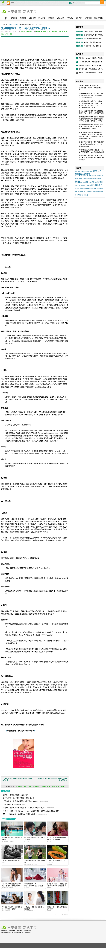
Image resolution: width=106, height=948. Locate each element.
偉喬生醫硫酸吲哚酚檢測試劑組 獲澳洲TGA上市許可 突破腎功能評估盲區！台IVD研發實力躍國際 (91, 126)
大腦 (97, 175)
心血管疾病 (90, 178)
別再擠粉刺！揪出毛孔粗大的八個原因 (26, 28)
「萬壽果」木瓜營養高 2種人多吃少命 (57, 861)
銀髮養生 (32, 18)
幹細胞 (80, 178)
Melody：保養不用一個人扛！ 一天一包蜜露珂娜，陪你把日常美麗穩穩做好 (31, 811)
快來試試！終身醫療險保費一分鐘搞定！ (34, 908)
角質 (11, 34)
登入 (74, 3)
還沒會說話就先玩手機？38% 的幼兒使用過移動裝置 (57, 838)
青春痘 (14, 24)
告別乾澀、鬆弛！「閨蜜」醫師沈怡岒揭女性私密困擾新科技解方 (57, 885)
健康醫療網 (82, 174)
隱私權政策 (27, 931)
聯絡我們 (12, 931)
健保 (88, 171)
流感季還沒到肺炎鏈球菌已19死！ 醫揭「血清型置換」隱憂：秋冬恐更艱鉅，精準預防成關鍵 (91, 95)
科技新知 (69, 18)
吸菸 (91, 175)
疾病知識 (79, 18)
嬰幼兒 (76, 178)
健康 (91, 171)
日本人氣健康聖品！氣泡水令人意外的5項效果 (17, 779)
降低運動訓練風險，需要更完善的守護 (12, 838)
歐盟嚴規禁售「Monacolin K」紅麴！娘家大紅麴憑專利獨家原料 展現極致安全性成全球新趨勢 (34, 885)
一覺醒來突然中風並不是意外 (11, 861)
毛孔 (48, 31)
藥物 (83, 188)
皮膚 (65, 31)
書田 (77, 181)
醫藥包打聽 (98, 18)
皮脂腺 (61, 31)
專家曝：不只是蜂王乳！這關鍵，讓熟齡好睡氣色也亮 (23, 808)
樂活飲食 (41, 18)
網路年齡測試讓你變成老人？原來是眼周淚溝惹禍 (52, 779)
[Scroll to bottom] (102, 2)
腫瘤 (81, 188)
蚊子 (86, 188)
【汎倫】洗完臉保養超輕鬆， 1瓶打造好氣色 (19, 801)
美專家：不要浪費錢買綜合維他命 (15, 795)
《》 (20, 731)
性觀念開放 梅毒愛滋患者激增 (14, 804)
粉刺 (2, 34)
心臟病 (85, 178)
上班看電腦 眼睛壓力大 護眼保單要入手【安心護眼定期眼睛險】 (11, 885)
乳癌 (79, 171)
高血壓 (86, 195)
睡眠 (83, 185)
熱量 (90, 182)
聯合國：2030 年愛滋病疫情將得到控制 (57, 908)
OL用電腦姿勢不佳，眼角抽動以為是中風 (34, 838)
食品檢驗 (92, 191)
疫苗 (92, 182)
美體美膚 (23, 18)
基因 (44, 31)
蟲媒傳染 (90, 188)
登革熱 (77, 185)
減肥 (86, 182)
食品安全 (87, 191)
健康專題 (88, 18)
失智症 (101, 175)
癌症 (101, 182)
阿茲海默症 (80, 191)
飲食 (81, 195)
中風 (76, 171)
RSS (12, 3)
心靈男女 (51, 18)
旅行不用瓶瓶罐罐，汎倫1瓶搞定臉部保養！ (19, 814)
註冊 (79, 3)
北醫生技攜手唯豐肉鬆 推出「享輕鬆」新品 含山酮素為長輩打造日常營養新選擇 (91, 158)
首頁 (9, 24)
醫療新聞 (13, 18)
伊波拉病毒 (84, 171)
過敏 (98, 188)
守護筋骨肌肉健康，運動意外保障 (34, 861)
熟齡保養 (54, 31)
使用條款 (19, 931)
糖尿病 (97, 185)
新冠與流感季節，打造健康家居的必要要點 (18, 798)
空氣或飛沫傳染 (90, 185)
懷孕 (95, 178)
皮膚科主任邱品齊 (26, 31)
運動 (95, 188)
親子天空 (60, 18)
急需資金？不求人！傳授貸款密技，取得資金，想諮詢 (12, 908)
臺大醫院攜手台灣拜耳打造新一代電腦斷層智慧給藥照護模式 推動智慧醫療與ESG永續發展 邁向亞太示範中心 (91, 119)
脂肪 (78, 188)
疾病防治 (97, 182)
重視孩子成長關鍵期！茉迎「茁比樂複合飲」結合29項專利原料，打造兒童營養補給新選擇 (91, 144)
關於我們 (4, 931)
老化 (6, 34)
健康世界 (39, 31)
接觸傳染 (99, 178)
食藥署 (78, 195)
